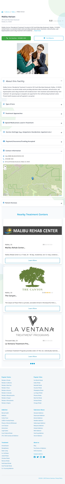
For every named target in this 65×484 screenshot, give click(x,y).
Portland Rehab (38, 400)
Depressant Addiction (39, 415)
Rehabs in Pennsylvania (7, 400)
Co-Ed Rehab (5, 453)
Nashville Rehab (38, 385)
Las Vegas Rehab (38, 393)
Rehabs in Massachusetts (8, 395)
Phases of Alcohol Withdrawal (9, 423)
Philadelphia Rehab (38, 390)
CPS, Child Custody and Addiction (10, 435)
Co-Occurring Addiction (7, 468)
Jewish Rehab (5, 455)
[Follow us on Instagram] (41, 457)
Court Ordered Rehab (7, 433)
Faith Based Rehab (6, 463)
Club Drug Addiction (39, 433)
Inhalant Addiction (38, 428)
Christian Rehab (6, 458)
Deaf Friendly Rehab (7, 466)
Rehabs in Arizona (6, 390)
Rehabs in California (7, 382)
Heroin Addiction (38, 435)
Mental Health (5, 413)
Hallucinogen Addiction (39, 423)
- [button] (5, 169)
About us (36, 442)
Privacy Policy (58, 478)
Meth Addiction (37, 430)
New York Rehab (38, 398)
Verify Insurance (38, 450)
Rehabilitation (5, 448)
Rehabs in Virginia (6, 403)
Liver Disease (5, 425)
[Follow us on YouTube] (44, 457)
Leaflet (60, 195)
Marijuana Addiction (39, 425)
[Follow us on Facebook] (35, 457)
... (36, 30)
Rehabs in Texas (6, 387)
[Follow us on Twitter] (38, 457)
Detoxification (5, 445)
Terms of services (50, 478)
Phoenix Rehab (37, 395)
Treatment (5, 442)
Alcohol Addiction (38, 418)
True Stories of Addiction (40, 448)
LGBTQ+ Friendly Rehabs (8, 420)
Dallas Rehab (37, 382)
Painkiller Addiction (38, 420)
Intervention (5, 428)
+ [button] (5, 166)
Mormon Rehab (5, 460)
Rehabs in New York (6, 385)
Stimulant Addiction (38, 413)
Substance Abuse (39, 410)
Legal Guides (5, 430)
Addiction (4, 410)
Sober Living (5, 450)
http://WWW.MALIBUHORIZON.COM (14, 156)
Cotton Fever (5, 418)
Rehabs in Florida (6, 380)
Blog (35, 445)
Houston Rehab (38, 387)
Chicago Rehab (37, 403)
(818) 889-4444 (9, 159)
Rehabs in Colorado (7, 393)
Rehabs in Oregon (6, 398)
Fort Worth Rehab (38, 380)
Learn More (32, 260)
